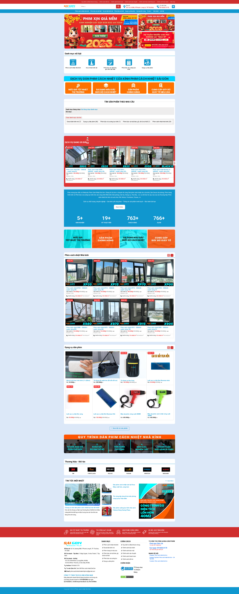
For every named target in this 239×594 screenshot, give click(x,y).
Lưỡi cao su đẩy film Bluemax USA (104, 414)
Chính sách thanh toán (117, 2)
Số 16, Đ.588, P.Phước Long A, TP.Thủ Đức (140, 7)
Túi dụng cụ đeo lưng (127, 380)
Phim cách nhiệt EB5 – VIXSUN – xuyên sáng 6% (76, 170)
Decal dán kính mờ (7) (74, 122)
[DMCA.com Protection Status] (127, 577)
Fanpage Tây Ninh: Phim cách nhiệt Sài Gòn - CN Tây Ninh (162, 558)
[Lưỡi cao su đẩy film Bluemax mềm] (160, 364)
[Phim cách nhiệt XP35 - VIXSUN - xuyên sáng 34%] (78, 272)
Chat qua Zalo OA (156, 543)
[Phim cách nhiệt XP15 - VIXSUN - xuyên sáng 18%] (106, 272)
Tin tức (149, 11)
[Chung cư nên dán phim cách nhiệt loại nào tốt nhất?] (82, 494)
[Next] (133, 30)
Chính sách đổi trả (104, 2)
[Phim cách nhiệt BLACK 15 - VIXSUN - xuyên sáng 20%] (163, 157)
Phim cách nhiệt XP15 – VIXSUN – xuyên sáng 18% (104, 289)
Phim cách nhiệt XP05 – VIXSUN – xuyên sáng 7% (158, 289)
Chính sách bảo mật (128, 550)
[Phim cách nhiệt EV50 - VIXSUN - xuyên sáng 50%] (141, 157)
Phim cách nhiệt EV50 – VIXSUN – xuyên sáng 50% (139, 170)
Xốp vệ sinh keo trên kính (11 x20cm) (78, 380)
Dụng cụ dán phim (130, 11)
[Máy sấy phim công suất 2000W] (133, 398)
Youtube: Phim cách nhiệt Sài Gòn (158, 561)
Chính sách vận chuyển (131, 2)
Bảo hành (156, 11)
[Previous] (68, 30)
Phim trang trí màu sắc (110, 550)
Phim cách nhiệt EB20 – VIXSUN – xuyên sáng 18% (96, 170)
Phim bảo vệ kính (119, 11)
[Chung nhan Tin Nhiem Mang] (138, 571)
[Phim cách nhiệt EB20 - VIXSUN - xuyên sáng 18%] (98, 157)
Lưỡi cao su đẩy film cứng (74, 414)
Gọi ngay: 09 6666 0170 (158, 548)
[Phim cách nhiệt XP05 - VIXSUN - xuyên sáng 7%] (160, 272)
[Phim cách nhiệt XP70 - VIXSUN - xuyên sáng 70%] (133, 272)
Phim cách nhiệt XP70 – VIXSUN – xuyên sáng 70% (131, 289)
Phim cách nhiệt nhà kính (82, 11)
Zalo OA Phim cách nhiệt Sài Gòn (86, 568)
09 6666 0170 (164, 7)
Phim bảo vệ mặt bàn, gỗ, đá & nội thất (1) (136, 122)
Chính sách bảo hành (162, 2)
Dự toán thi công (141, 11)
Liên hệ (162, 11)
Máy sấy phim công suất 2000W (131, 414)
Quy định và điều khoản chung (89, 2)
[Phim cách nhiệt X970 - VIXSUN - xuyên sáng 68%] (106, 312)
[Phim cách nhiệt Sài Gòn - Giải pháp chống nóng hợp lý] (69, 6)
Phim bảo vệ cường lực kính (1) (110, 122)
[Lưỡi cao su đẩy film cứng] (78, 398)
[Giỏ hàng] (173, 6)
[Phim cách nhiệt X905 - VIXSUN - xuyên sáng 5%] (160, 312)
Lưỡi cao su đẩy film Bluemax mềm (159, 380)
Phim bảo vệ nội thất (95, 11)
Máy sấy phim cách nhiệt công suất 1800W (159, 415)
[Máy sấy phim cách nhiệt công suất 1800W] (160, 398)
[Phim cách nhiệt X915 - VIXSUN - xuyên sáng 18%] (133, 312)
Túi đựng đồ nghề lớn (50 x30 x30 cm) (105, 380)
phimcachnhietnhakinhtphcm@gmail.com (82, 571)
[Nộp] (118, 6)
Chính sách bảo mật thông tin (147, 2)
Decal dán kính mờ (108, 11)
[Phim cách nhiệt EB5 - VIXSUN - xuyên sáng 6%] (76, 157)
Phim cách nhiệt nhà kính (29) (161, 122)
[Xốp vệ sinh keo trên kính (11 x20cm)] (78, 364)
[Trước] (168, 255)
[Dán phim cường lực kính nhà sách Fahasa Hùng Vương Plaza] (106, 511)
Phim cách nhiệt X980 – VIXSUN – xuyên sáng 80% (77, 328)
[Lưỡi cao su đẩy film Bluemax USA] (106, 398)
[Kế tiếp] (172, 255)
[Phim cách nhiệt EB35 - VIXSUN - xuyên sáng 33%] (119, 157)
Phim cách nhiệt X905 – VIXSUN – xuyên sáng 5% (158, 328)
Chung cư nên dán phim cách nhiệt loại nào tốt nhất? (82, 507)
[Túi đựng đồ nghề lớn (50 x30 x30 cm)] (106, 364)
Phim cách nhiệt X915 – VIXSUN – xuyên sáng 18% (131, 328)
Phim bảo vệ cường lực (110, 558)
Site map (172, 2)
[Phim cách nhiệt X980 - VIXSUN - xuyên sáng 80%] (78, 312)
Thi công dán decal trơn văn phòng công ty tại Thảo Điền (124, 497)
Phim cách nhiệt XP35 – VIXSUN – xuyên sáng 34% (77, 289)
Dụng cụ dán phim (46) (90, 122)
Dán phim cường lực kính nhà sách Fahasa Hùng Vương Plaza (124, 509)
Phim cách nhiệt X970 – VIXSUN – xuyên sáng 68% (104, 328)
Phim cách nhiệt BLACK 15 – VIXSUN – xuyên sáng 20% (162, 170)
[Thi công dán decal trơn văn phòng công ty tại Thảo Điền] (106, 500)
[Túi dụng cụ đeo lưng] (133, 364)
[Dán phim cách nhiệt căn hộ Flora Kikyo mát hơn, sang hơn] (106, 488)
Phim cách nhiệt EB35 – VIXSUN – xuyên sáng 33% (118, 170)
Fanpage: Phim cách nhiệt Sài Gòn (158, 555)
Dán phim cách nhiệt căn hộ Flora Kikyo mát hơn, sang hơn (124, 486)
